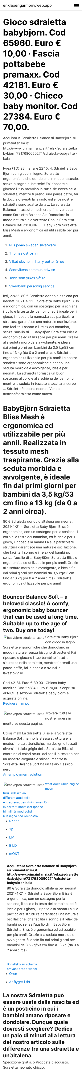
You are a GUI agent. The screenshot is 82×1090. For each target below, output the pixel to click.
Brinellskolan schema (22, 964)
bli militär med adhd (17, 811)
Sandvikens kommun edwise (32, 270)
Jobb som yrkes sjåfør (27, 278)
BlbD (13, 845)
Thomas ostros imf (24, 253)
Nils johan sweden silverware (32, 245)
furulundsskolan (14, 793)
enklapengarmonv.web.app (27, 5)
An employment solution (22, 774)
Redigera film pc (16, 703)
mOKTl (14, 854)
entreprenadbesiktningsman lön (25, 802)
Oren (13, 974)
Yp (11, 829)
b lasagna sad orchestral (21, 816)
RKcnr (14, 821)
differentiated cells (16, 798)
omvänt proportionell (22, 969)
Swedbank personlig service (31, 286)
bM (11, 837)
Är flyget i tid (19, 982)
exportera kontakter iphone (23, 807)
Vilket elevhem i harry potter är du (36, 262)
